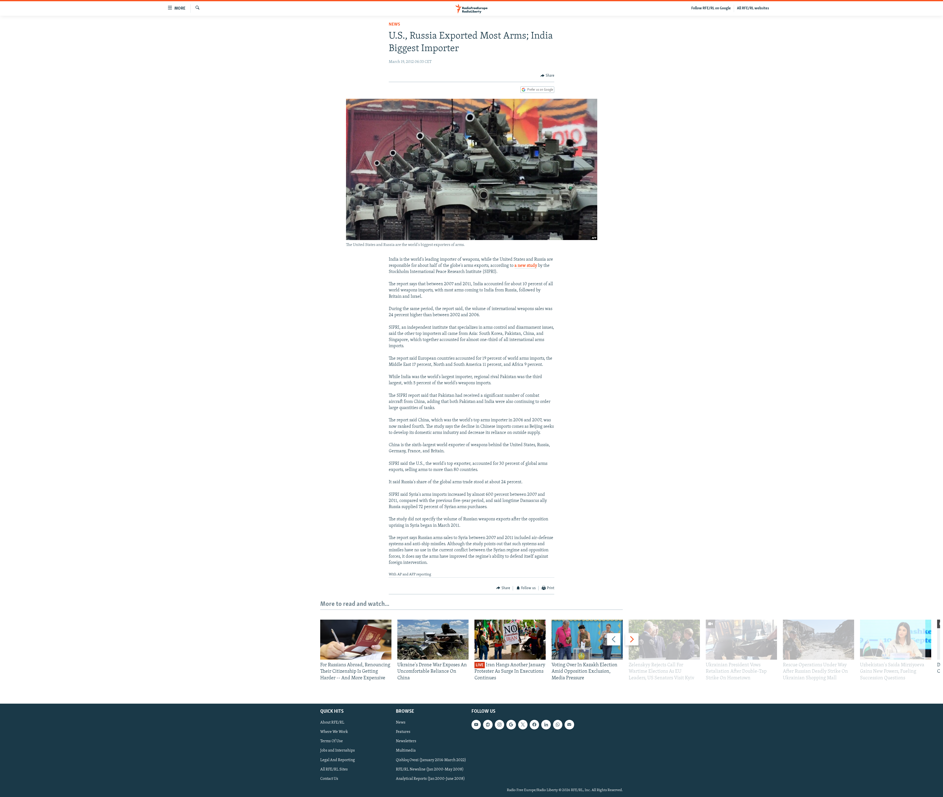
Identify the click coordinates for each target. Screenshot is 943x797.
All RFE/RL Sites (334, 769)
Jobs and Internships (337, 751)
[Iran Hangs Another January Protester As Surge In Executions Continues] (510, 640)
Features (403, 732)
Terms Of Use (331, 741)
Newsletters (406, 741)
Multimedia (406, 751)
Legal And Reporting (337, 760)
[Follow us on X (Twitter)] (522, 724)
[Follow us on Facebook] (534, 724)
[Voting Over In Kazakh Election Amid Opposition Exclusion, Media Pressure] (587, 640)
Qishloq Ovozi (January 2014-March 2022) (431, 760)
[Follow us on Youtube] (476, 724)
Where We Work (334, 732)
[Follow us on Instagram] (499, 724)
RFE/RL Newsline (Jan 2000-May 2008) (430, 769)
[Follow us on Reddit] (487, 724)
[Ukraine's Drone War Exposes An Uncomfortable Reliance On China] (433, 640)
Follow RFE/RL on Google (711, 8)
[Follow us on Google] (511, 724)
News (394, 24)
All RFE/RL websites (753, 8)
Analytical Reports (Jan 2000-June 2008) (430, 779)
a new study (525, 266)
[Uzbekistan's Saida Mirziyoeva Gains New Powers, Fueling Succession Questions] (895, 640)
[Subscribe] (569, 724)
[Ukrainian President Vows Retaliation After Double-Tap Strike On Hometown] (741, 640)
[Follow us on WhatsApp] (557, 724)
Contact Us (329, 779)
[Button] (547, 75)
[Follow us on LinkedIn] (546, 724)
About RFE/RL (332, 723)
